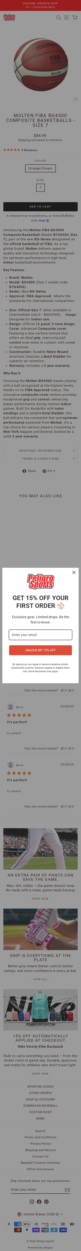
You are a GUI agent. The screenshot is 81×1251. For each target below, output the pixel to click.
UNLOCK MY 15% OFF (40, 650)
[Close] (74, 572)
